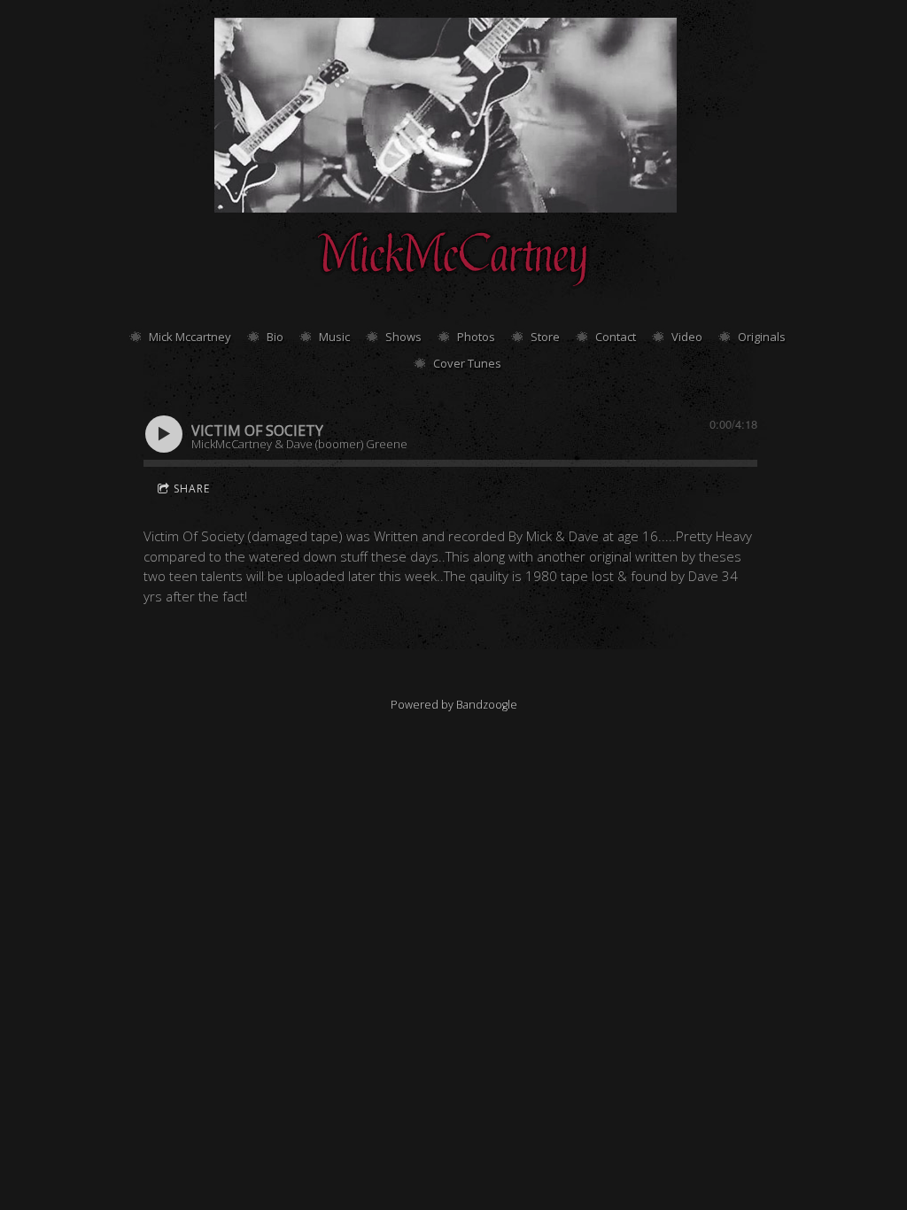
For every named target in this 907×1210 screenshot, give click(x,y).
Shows (403, 337)
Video (686, 337)
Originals (762, 337)
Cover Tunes (467, 363)
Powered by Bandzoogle (454, 704)
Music (334, 337)
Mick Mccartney (190, 337)
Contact (615, 337)
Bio (275, 337)
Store (545, 337)
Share (192, 488)
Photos (476, 337)
